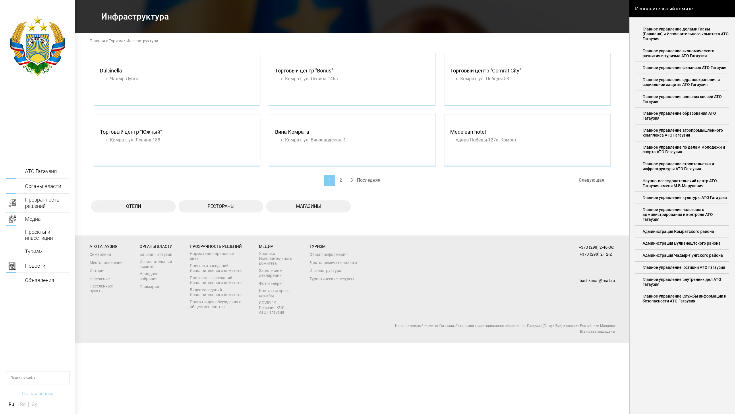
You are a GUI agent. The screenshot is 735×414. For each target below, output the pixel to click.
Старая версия (37, 393)
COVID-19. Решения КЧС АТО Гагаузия (272, 307)
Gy (34, 404)
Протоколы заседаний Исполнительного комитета (216, 280)
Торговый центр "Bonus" (304, 71)
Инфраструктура (325, 270)
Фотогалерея (271, 283)
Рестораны (221, 206)
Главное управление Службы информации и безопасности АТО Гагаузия (684, 298)
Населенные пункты (101, 288)
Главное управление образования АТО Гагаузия (679, 115)
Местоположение (106, 262)
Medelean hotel (468, 132)
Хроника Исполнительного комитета (275, 258)
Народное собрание (149, 276)
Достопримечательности (333, 262)
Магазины (308, 206)
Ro (23, 404)
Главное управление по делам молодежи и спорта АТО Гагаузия (684, 149)
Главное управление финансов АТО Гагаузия (685, 67)
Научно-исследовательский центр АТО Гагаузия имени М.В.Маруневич (680, 183)
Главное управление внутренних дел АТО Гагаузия (682, 282)
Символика (100, 254)
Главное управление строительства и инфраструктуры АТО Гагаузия (678, 166)
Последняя (368, 180)
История (98, 270)
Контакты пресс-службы (275, 293)
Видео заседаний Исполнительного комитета (216, 292)
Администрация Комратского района (678, 231)
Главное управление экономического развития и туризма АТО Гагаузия (678, 53)
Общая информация (329, 254)
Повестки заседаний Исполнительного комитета (216, 268)
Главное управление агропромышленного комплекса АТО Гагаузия (683, 132)
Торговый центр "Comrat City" (485, 71)
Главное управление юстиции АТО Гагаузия (684, 267)
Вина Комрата (292, 132)
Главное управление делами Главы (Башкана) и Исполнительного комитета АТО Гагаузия (686, 34)
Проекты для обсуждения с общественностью (215, 304)
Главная (97, 41)
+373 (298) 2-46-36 (596, 247)
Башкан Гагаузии (156, 254)
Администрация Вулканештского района (682, 243)
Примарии (149, 286)
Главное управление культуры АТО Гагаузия (685, 197)
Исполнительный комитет (156, 264)
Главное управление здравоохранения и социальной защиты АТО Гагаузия (681, 82)
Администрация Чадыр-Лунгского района (683, 255)
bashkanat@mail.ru (597, 280)
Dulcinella (111, 71)
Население (100, 279)
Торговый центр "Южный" (131, 132)
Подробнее (110, 98)
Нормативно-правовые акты (212, 256)
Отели (133, 206)
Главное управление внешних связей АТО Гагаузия (682, 99)
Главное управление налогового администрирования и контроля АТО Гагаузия (678, 214)
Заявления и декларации (271, 273)
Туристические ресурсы (332, 279)
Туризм (116, 41)
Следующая (591, 180)
